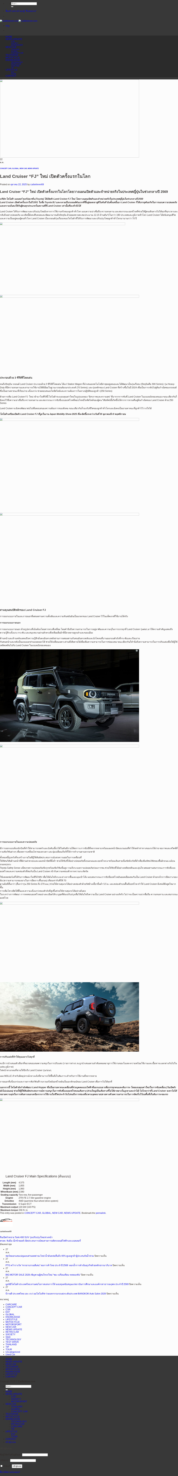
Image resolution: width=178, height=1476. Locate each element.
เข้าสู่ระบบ (17, 1466)
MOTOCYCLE (13, 57)
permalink (101, 1213)
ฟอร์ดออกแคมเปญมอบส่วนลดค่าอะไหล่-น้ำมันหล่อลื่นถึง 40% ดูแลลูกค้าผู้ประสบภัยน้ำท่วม (50, 1256)
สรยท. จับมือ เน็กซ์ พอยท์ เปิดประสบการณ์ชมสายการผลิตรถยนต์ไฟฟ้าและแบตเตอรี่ (40, 1241)
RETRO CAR (16, 64)
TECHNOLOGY (17, 62)
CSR (13, 41)
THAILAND (15, 49)
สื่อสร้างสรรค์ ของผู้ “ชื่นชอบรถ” (21, 11)
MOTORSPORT (17, 45)
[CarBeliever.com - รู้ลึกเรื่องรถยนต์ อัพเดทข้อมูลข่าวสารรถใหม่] (18, 21)
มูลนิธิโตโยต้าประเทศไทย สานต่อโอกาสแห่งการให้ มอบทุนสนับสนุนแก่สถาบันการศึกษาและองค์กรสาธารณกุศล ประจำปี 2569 (67, 1284)
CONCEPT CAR (17, 53)
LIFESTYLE (12, 70)
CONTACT (11, 76)
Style (8, 1337)
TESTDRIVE (12, 55)
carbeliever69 (37, 184)
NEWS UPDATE (14, 39)
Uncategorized (13, 1352)
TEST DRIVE (12, 1342)
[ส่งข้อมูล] (12, 6)
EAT (12, 72)
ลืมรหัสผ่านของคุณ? (10, 1472)
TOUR (13, 74)
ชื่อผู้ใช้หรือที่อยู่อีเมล (11, 1455)
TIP (12, 68)
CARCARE (15, 66)
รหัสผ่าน (5, 1460)
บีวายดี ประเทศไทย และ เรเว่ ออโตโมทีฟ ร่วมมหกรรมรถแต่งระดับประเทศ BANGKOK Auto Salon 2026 (56, 1293)
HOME (9, 37)
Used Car (10, 1354)
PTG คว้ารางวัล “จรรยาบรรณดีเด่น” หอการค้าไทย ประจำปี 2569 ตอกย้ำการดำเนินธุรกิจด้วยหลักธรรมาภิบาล (59, 1265)
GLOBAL (14, 51)
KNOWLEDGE (13, 60)
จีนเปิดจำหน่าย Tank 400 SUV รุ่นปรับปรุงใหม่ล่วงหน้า (26, 1237)
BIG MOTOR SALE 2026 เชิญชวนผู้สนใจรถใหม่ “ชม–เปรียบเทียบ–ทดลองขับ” (43, 1275)
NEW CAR (11, 47)
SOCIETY (14, 43)
